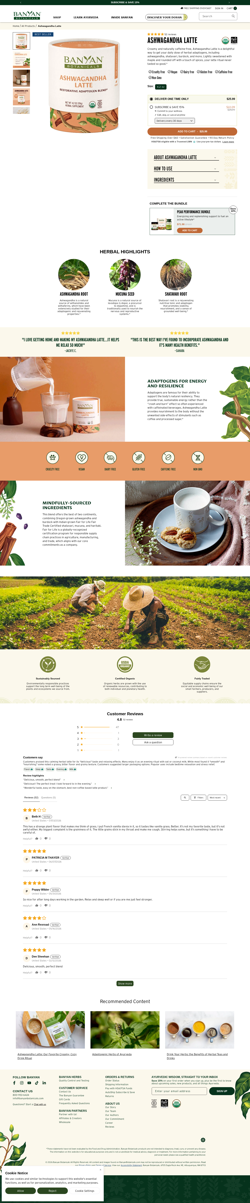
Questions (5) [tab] (48, 797)
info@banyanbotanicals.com (28, 1098)
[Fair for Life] (164, 1103)
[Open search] (185, 798)
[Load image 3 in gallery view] (21, 78)
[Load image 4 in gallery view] (21, 96)
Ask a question (153, 742)
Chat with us (40, 1104)
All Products (28, 26)
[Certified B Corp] (154, 1103)
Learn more (228, 142)
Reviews (109, 1126)
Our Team (110, 1111)
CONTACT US (23, 1091)
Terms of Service (103, 1165)
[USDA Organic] (176, 1103)
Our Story (110, 1107)
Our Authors (112, 1115)
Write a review (153, 735)
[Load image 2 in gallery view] (21, 59)
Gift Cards (64, 1099)
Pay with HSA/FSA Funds (118, 1088)
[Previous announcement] (20, 2)
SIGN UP (222, 1091)
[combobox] (218, 16)
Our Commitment (114, 1119)
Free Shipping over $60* (198, 8)
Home (16, 26)
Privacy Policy (85, 1165)
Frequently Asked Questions (74, 1103)
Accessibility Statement (131, 1165)
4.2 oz (161, 86)
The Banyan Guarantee (71, 1095)
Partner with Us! (68, 1114)
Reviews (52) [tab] (31, 797)
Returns (109, 1096)
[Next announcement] (229, 2)
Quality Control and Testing (74, 1080)
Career (109, 1122)
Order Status (112, 1080)
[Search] (233, 16)
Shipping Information (116, 1084)
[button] (232, 8)
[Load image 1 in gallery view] (21, 40)
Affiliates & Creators (70, 1118)
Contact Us (65, 1091)
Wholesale (64, 1122)
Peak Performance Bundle (193, 212)
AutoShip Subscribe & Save (120, 1092)
